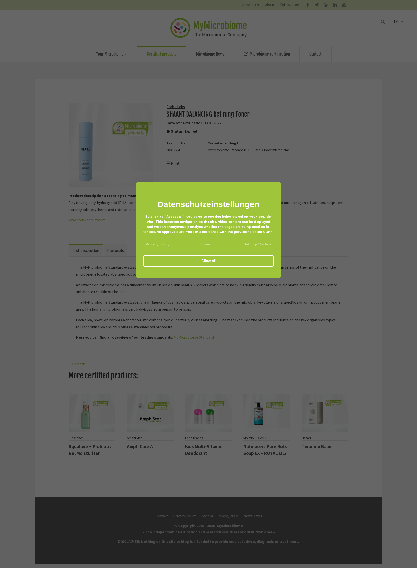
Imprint (207, 244)
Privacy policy (157, 244)
